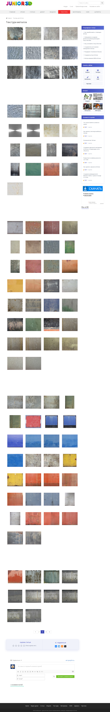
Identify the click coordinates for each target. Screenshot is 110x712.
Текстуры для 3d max (18, 18)
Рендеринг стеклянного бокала (93, 52)
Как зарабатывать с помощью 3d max (92, 33)
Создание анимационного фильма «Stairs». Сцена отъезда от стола (92, 175)
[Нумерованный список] (28, 672)
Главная (12, 12)
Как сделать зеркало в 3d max (91, 167)
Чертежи (83, 706)
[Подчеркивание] (23, 672)
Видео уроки (34, 706)
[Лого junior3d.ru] (19, 3)
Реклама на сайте (95, 6)
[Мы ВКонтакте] (103, 6)
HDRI (87, 12)
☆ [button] (13, 645)
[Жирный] (18, 672)
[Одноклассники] (62, 646)
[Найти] (102, 2)
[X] (65, 646)
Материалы (77, 12)
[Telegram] (59, 646)
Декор (42, 12)
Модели (53, 12)
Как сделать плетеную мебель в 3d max (92, 132)
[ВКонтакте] (56, 646)
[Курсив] (20, 672)
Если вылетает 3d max (89, 140)
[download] (92, 195)
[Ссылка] (37, 672)
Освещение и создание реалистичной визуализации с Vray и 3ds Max (91, 38)
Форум (65, 6)
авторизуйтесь (69, 660)
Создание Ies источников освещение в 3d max (90, 47)
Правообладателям (81, 6)
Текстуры (64, 12)
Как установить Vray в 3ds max (92, 43)
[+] (42, 671)
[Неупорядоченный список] (30, 672)
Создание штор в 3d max (91, 55)
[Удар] (25, 672)
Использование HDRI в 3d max (92, 58)
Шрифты (97, 12)
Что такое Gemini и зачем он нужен (91, 123)
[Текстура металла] (15, 33)
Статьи (32, 12)
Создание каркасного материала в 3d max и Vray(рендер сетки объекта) (92, 149)
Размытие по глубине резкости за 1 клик (92, 158)
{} (39, 671)
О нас (71, 6)
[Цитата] (32, 672)
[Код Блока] (35, 672)
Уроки (22, 12)
